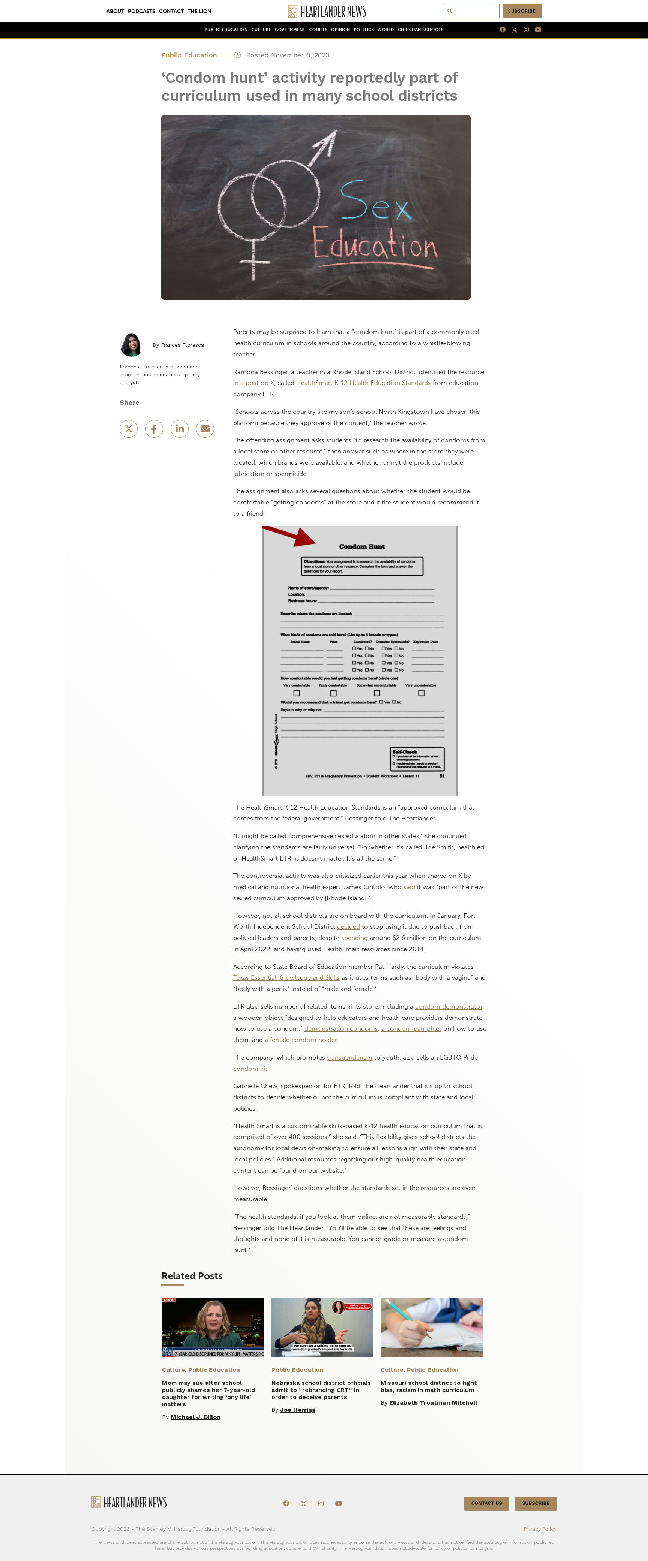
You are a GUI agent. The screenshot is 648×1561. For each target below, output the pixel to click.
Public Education (226, 29)
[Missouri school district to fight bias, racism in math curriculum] (432, 1327)
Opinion (340, 29)
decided (348, 926)
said (409, 887)
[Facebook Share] (155, 431)
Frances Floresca (182, 345)
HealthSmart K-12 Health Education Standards (363, 382)
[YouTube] (535, 30)
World (386, 29)
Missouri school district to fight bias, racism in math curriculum (429, 1386)
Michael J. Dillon (195, 1416)
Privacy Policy (540, 1528)
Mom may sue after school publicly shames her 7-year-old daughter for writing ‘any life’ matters (208, 1393)
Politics (364, 29)
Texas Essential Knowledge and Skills (286, 977)
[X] (512, 30)
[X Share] (129, 431)
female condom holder (303, 1039)
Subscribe (522, 11)
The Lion (200, 11)
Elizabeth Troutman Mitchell (433, 1402)
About (115, 11)
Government (290, 29)
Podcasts (141, 11)
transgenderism (349, 1057)
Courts (318, 29)
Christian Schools (420, 29)
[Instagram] (523, 30)
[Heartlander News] (324, 11)
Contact (171, 11)
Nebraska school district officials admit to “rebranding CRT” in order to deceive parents (321, 1390)
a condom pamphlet (411, 1028)
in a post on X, (254, 382)
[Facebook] (500, 30)
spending (354, 937)
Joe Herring (298, 1409)
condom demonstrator (448, 1006)
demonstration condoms (341, 1028)
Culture (262, 29)
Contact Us (486, 1503)
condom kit (250, 1068)
